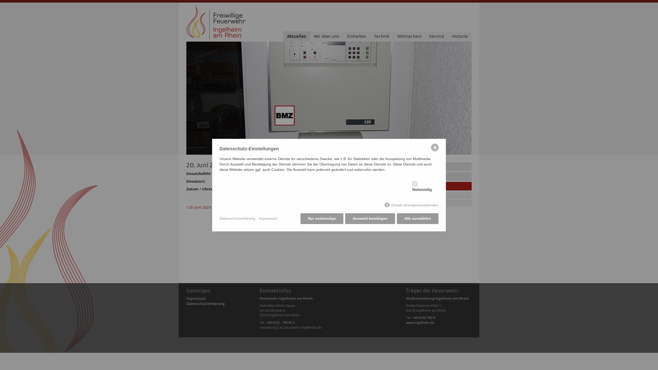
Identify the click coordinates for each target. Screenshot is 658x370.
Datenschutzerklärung (237, 218)
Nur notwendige (322, 218)
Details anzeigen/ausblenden (414, 205)
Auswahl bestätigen (370, 218)
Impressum (268, 218)
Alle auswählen (417, 218)
